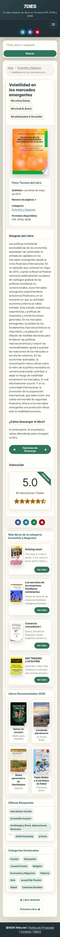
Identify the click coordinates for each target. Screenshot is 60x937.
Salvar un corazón (18, 731)
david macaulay (25, 836)
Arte (12, 880)
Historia (44, 873)
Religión (37, 866)
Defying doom (33, 549)
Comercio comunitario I (33, 625)
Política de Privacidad (41, 927)
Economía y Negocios (29, 67)
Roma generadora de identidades (18, 780)
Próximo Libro (28, 909)
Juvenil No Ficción (30, 880)
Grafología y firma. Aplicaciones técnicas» (28, 827)
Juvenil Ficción (19, 866)
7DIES (30, 6)
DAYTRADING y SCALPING (33, 660)
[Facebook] (30, 32)
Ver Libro (42, 569)
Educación (30, 859)
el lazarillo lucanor (20, 818)
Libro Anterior (31, 899)
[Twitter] (23, 32)
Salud (13, 887)
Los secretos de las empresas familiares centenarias (34, 587)
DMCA (37, 931)
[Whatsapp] (34, 522)
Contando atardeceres (41, 732)
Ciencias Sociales (32, 887)
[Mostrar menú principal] (53, 24)
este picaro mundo (21, 811)
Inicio (10, 67)
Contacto (26, 931)
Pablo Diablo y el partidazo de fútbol (41, 780)
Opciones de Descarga (30, 449)
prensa (43, 836)
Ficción (14, 859)
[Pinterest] (37, 32)
